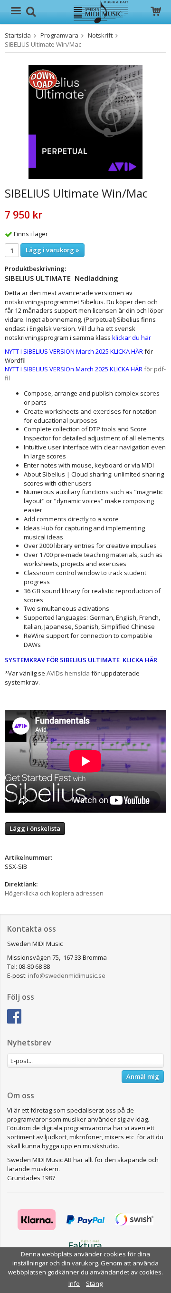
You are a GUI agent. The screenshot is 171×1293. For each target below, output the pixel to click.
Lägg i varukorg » (52, 250)
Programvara (59, 35)
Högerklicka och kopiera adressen (54, 893)
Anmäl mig (142, 1076)
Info (74, 1283)
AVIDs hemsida (68, 673)
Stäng (94, 1283)
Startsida (18, 35)
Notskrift (100, 35)
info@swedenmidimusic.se (66, 975)
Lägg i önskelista (35, 828)
